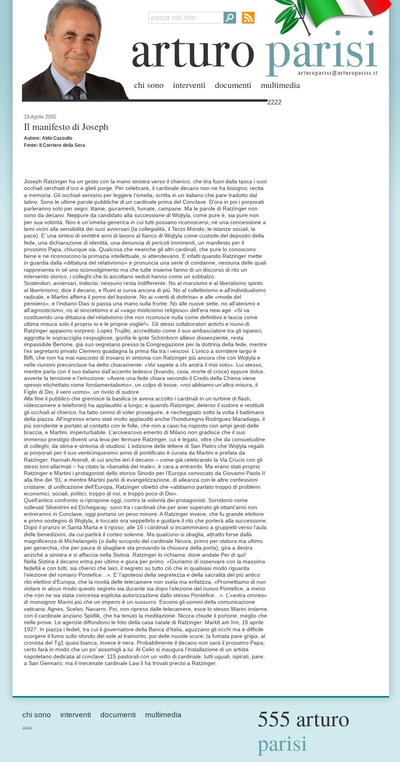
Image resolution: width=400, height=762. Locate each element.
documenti (233, 84)
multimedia (280, 84)
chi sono (149, 84)
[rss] (248, 18)
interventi (189, 84)
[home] (73, 48)
